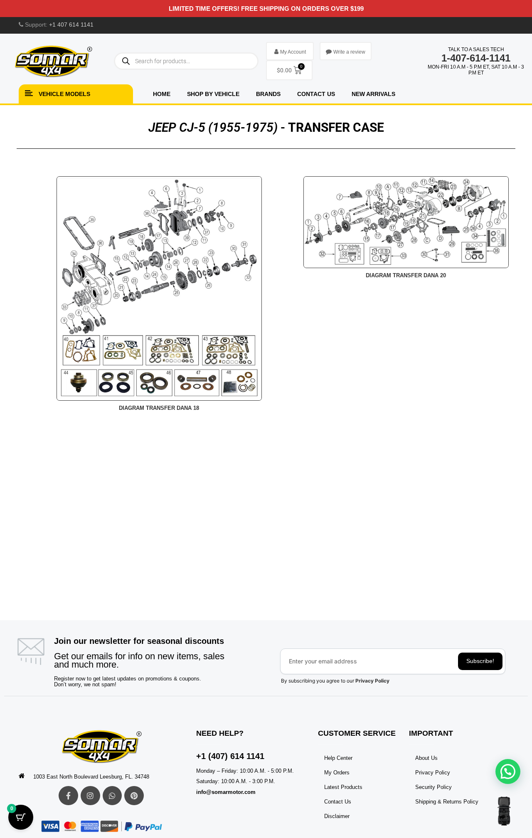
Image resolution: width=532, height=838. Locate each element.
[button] (507, 771)
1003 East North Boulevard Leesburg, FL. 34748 (91, 777)
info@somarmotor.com (226, 792)
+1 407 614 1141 (71, 24)
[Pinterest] (134, 796)
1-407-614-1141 (475, 58)
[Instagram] (90, 796)
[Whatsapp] (112, 796)
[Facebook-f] (68, 796)
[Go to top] (504, 811)
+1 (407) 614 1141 (230, 756)
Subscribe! (480, 661)
